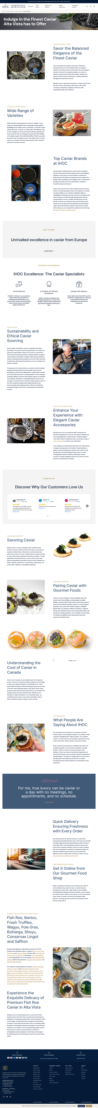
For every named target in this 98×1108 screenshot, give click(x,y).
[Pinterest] (10, 1096)
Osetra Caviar (36, 1070)
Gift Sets (37, 6)
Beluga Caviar (36, 1068)
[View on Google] (14, 500)
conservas (22, 971)
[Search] (87, 6)
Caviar (30, 6)
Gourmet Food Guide (54, 1074)
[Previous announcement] (2, 2)
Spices (51, 1070)
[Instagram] (3, 1096)
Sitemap (83, 1076)
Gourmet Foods (75, 6)
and (14, 971)
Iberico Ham (52, 1076)
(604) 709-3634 (81, 1058)
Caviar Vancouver (86, 1102)
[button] (10, 506)
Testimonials (84, 1070)
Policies (83, 1074)
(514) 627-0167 (7, 1093)
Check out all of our (65, 210)
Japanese (22, 953)
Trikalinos (37, 966)
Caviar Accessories (37, 1089)
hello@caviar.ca (8, 1084)
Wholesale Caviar (37, 1080)
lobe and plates (34, 959)
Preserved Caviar (37, 1084)
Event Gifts (68, 1072)
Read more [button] (16, 511)
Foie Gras (51, 1080)
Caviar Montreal (70, 1102)
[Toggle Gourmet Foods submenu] (82, 6)
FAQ (82, 1068)
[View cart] (94, 6)
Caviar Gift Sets (69, 1068)
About (83, 1066)
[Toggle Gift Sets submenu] (42, 6)
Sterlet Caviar (36, 1078)
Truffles (51, 1068)
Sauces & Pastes (53, 1072)
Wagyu (51, 1078)
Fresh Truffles (62, 6)
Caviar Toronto (53, 1102)
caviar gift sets (40, 953)
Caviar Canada (37, 1102)
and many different (30, 979)
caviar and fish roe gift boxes (15, 955)
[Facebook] (7, 1096)
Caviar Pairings (36, 1086)
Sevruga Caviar (36, 1076)
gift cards (21, 979)
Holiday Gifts (68, 1070)
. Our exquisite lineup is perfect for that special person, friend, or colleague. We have (25, 977)
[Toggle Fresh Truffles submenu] (69, 6)
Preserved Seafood (54, 1082)
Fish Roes (35, 1082)
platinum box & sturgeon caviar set (30, 975)
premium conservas (13, 969)
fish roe (35, 951)
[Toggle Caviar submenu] (33, 6)
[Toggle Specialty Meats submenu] (56, 6)
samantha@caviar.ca (9, 1091)
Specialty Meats (48, 6)
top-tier (18, 973)
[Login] (90, 6)
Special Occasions (69, 1074)
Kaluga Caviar (36, 1074)
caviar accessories (58, 441)
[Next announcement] (96, 2)
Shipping (83, 1072)
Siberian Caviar (36, 1072)
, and (12, 973)
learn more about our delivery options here (65, 856)
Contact (83, 1078)
